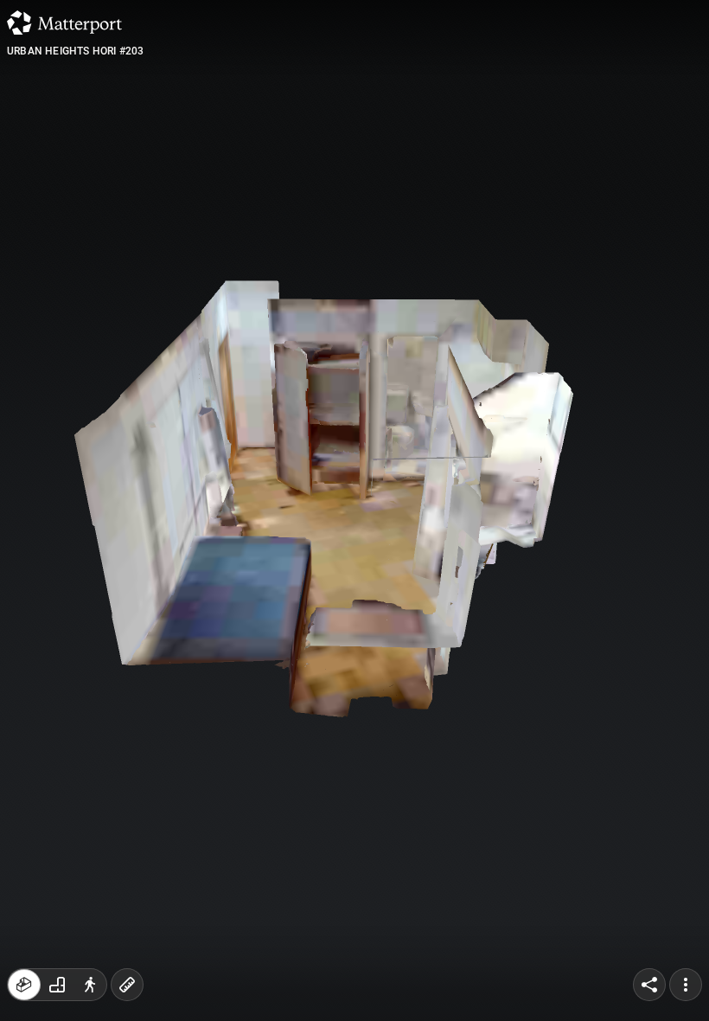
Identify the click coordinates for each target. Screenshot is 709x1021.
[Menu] (685, 984)
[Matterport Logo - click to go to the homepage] (64, 22)
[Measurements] (127, 984)
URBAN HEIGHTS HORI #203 (75, 51)
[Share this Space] (649, 984)
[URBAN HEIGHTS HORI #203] (354, 510)
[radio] (24, 984)
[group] (57, 984)
